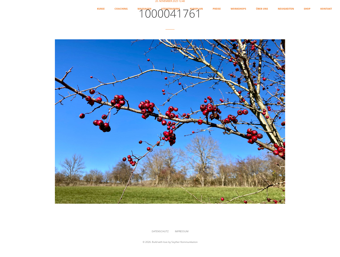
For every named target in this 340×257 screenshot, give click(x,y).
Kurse (101, 8)
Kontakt (326, 8)
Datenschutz (160, 231)
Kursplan (196, 8)
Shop (307, 8)
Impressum (181, 231)
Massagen (144, 8)
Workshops (238, 8)
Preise (217, 8)
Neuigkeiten (286, 8)
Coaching (121, 8)
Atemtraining (170, 8)
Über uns (262, 8)
